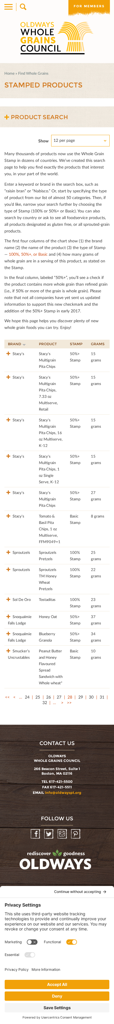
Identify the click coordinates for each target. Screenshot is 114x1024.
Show (43, 140)
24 (27, 696)
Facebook (36, 834)
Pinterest (76, 834)
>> (69, 702)
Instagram (63, 834)
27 (59, 696)
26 (48, 696)
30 (91, 696)
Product (48, 344)
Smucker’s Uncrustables (19, 654)
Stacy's (18, 353)
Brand (14, 344)
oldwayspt (56, 862)
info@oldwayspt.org (63, 792)
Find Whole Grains (33, 73)
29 (80, 696)
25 (37, 696)
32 (44, 702)
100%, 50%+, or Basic (28, 254)
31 (102, 696)
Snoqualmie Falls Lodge (20, 619)
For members (89, 6)
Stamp (76, 344)
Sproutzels (21, 552)
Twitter (49, 834)
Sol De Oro (21, 599)
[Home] (57, 38)
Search (22, 7)
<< (7, 696)
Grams (98, 344)
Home (9, 73)
